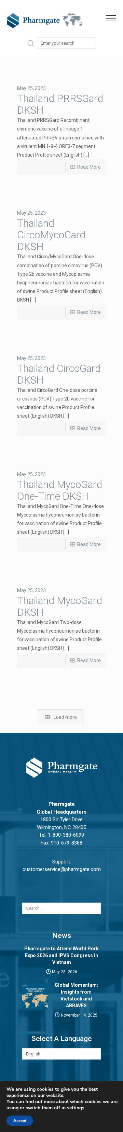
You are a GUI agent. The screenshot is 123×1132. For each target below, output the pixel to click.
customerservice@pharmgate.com (62, 869)
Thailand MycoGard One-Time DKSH (59, 490)
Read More (89, 167)
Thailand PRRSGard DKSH (60, 104)
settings (75, 1108)
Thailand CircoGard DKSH (59, 374)
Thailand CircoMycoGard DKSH (51, 234)
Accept (19, 1120)
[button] (114, 18)
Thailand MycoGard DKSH (59, 606)
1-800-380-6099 (66, 835)
